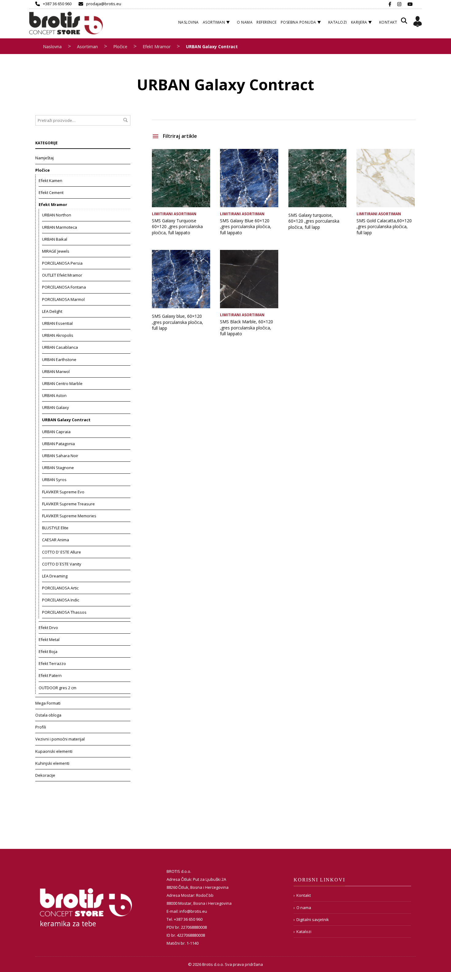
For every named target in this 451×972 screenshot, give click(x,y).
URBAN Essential (57, 323)
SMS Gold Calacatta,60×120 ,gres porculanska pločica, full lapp (384, 226)
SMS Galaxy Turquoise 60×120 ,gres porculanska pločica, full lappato (177, 226)
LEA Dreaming (54, 576)
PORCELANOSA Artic (60, 588)
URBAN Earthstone (59, 359)
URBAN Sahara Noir (60, 455)
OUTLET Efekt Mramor (62, 275)
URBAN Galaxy (55, 407)
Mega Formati (47, 703)
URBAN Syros (54, 479)
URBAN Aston (54, 395)
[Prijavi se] (417, 22)
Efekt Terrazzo (52, 663)
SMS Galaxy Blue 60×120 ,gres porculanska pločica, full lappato (245, 226)
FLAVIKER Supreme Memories (69, 516)
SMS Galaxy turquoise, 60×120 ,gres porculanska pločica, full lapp (313, 221)
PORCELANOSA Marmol (63, 299)
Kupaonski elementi (53, 751)
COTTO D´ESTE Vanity (61, 564)
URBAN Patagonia (58, 443)
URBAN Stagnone (58, 467)
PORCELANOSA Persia (62, 263)
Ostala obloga (48, 715)
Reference (266, 22)
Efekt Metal (49, 639)
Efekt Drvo (48, 627)
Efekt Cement (51, 192)
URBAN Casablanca (60, 347)
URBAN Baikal (54, 239)
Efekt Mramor (157, 46)
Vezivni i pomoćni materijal (60, 739)
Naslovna (188, 22)
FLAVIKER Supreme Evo (63, 492)
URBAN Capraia (56, 431)
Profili (40, 727)
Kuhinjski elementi (52, 763)
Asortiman (214, 22)
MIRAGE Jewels (55, 251)
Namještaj (44, 158)
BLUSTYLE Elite (55, 528)
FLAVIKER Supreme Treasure (68, 504)
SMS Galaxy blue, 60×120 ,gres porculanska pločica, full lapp (177, 322)
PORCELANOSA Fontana (64, 287)
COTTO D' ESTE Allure (61, 552)
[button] (404, 23)
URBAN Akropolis (57, 335)
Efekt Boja (48, 651)
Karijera (359, 22)
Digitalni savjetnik (312, 919)
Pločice (120, 46)
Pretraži (125, 120)
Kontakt (388, 22)
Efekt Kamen (50, 180)
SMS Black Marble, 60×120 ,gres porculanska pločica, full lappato (246, 327)
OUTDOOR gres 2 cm (57, 687)
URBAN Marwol (56, 371)
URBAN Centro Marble (62, 383)
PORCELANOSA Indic (60, 600)
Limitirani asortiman (174, 213)
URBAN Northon (56, 215)
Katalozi (337, 22)
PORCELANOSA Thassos (64, 612)
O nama (244, 22)
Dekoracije (45, 775)
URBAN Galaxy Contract (66, 419)
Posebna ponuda (298, 22)
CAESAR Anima (55, 539)
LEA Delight (52, 311)
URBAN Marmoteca (59, 227)
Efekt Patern (50, 675)
